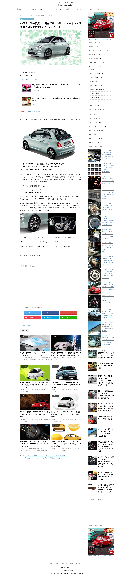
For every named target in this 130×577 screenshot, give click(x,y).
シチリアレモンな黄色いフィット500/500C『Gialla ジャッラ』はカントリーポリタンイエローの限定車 (66, 444)
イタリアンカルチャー (95, 47)
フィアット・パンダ (94, 114)
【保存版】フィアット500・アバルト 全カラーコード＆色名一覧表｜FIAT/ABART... (108, 168)
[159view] (35, 380)
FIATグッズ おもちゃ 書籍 (96, 130)
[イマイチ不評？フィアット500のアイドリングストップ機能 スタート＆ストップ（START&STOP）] (94, 182)
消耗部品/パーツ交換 (95, 89)
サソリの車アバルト (37, 9)
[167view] (35, 350)
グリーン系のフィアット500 (28, 79)
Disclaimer (71, 563)
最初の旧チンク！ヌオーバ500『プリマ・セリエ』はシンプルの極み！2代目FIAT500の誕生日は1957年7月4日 (106, 380)
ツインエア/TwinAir (94, 73)
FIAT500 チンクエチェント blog (65, 570)
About (56, 563)
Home (51, 563)
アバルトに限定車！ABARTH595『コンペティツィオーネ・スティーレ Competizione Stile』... (35, 414)
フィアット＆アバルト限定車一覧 (32, 111)
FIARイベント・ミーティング (97, 50)
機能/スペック (93, 105)
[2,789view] (66, 350)
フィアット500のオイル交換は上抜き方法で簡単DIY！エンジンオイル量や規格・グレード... (108, 207)
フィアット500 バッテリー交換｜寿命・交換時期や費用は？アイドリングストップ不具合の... (108, 154)
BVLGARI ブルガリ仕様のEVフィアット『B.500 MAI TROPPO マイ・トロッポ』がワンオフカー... (34, 444)
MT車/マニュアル (94, 101)
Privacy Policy (63, 563)
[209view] (66, 380)
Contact (78, 563)
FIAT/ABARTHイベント (51, 9)
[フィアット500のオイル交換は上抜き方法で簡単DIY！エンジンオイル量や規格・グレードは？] (94, 208)
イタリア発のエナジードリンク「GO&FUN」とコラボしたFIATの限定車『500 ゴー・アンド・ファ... (34, 385)
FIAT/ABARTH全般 (94, 138)
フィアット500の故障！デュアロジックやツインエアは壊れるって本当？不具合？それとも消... (108, 313)
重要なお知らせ (93, 142)
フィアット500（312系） (96, 66)
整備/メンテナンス (94, 85)
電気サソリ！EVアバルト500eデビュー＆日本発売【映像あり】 (44, 458)
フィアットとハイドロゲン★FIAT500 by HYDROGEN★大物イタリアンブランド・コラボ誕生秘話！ (105, 461)
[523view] (35, 409)
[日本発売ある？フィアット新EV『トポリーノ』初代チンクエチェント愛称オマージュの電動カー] (94, 341)
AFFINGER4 (81, 573)
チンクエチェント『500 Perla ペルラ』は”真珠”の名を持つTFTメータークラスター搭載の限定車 (65, 414)
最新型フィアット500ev (23, 9)
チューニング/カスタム (95, 77)
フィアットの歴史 (94, 122)
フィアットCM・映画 (94, 118)
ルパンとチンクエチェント (93, 9)
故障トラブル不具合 (65, 9)
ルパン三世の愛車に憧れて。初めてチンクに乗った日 (105, 366)
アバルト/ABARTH (94, 58)
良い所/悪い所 (93, 97)
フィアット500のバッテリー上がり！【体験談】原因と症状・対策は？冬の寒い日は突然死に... (108, 221)
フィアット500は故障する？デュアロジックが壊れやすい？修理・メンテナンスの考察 (108, 247)
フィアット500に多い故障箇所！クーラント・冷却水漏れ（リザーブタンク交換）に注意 (108, 260)
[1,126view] (66, 439)
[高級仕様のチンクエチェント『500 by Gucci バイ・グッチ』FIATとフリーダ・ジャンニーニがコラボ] (94, 301)
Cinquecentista (65, 5)
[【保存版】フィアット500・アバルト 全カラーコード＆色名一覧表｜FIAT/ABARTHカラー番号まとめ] (94, 169)
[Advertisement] (50, 288)
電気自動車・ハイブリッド (96, 54)
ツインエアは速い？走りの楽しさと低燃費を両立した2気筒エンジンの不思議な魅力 (108, 287)
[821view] (35, 439)
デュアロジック (79, 9)
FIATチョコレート (94, 134)
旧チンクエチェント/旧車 (96, 62)
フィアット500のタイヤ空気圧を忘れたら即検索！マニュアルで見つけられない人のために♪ (108, 274)
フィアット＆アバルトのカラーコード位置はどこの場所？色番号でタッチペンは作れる (108, 194)
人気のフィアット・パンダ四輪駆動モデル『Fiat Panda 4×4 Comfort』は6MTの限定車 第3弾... (65, 385)
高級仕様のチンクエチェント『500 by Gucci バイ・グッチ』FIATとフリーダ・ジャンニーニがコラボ (106, 446)
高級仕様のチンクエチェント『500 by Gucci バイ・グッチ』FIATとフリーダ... (108, 300)
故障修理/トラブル (94, 81)
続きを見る (36, 90)
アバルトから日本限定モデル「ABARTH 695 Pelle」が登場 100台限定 (46, 456)
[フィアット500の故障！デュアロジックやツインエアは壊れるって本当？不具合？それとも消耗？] (94, 314)
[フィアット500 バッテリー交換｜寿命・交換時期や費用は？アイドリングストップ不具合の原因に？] (94, 155)
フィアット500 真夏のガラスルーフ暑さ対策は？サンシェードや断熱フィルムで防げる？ (108, 327)
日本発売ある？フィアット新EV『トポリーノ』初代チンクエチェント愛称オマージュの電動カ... (108, 340)
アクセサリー (93, 93)
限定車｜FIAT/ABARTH (28, 325)
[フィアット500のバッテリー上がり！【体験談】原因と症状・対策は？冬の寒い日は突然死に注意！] (94, 222)
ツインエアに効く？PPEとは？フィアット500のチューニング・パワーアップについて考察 (108, 234)
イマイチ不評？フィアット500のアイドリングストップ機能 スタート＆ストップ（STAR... (108, 181)
